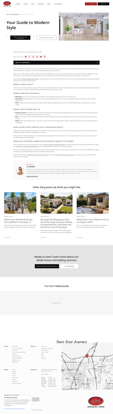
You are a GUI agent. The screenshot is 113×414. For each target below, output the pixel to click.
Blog (42, 354)
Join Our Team (44, 352)
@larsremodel (62, 286)
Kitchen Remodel (16, 356)
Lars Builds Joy (45, 350)
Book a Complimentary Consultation (20, 37)
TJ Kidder (30, 166)
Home (8, 14)
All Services (15, 346)
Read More (7, 237)
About (13, 375)
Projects (18, 4)
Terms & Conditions (37, 410)
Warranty (43, 358)
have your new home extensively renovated (54, 144)
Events (49, 4)
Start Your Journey (71, 341)
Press (42, 356)
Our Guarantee (58, 4)
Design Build (15, 362)
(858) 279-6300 (92, 4)
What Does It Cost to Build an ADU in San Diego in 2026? (93, 220)
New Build (14, 350)
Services (14, 373)
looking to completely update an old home (26, 146)
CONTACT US (103, 4)
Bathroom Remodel (17, 358)
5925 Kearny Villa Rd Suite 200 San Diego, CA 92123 (49, 370)
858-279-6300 (45, 374)
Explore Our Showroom (47, 348)
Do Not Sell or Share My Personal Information (14, 408)
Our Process (41, 4)
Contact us (15, 381)
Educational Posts (14, 14)
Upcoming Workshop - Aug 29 (46, 37)
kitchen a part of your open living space (64, 155)
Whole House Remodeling (18, 352)
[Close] (30, 396)
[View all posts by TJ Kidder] (20, 170)
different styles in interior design (30, 79)
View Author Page (32, 176)
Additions (14, 354)
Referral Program (16, 383)
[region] (17, 403)
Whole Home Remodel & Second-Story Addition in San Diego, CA (18, 220)
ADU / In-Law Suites (17, 348)
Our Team (43, 346)
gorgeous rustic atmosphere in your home (38, 155)
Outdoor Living (16, 360)
